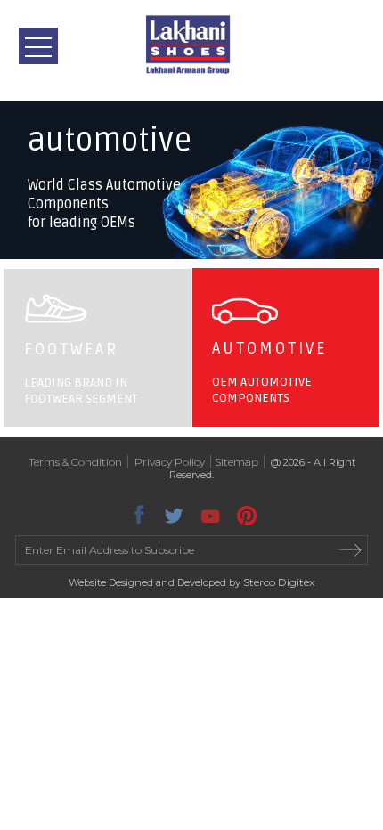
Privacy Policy (169, 461)
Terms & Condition (75, 461)
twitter (173, 513)
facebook (138, 513)
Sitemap (236, 461)
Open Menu (38, 46)
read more (351, 550)
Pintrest (245, 513)
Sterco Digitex (278, 582)
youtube (209, 513)
